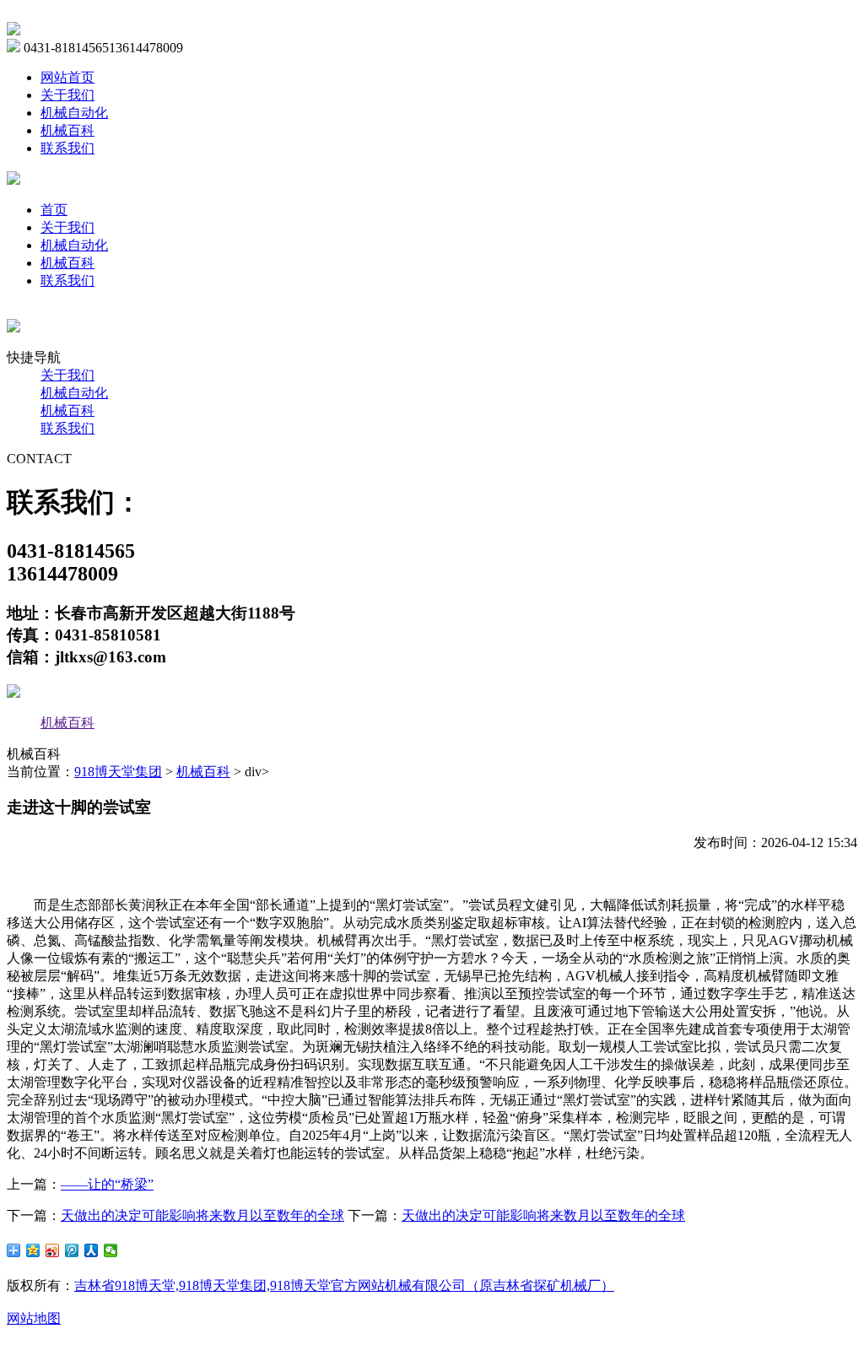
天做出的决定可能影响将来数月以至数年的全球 (202, 1215)
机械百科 (67, 130)
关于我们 (67, 95)
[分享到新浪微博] (53, 1250)
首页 (54, 209)
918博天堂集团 (118, 771)
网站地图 (34, 1318)
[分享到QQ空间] (33, 1250)
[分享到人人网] (91, 1250)
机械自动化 (74, 112)
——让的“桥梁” (107, 1184)
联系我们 (67, 148)
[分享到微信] (111, 1250)
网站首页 (67, 77)
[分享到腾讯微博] (72, 1250)
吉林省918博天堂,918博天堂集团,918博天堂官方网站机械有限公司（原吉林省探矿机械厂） (344, 1285)
